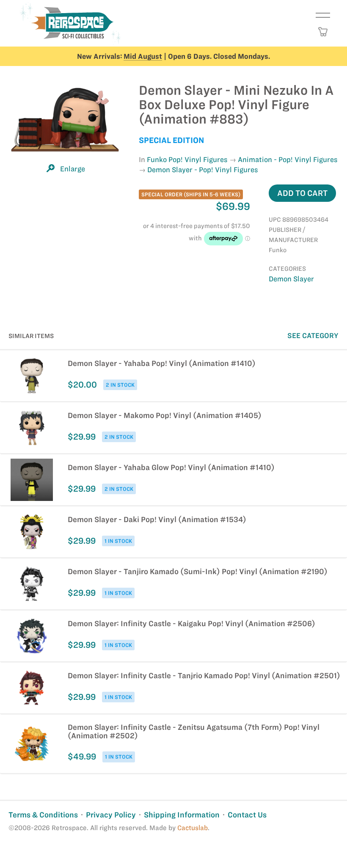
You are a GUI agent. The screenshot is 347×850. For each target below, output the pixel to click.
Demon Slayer (291, 279)
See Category (313, 335)
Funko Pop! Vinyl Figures (187, 159)
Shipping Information (182, 815)
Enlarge (72, 169)
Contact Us (247, 815)
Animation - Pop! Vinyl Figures (288, 159)
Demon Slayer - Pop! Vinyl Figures (202, 169)
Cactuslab (192, 827)
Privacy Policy (111, 815)
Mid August (143, 56)
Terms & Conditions (43, 815)
